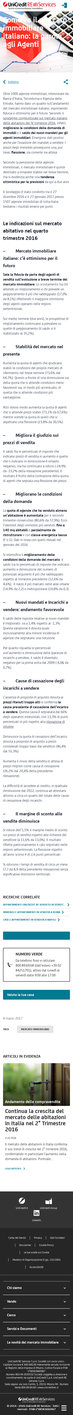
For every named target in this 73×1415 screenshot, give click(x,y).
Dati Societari (57, 1237)
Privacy (38, 1237)
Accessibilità (36, 1267)
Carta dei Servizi (17, 1237)
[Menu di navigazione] (64, 1408)
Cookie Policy (46, 1245)
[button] (36, 1288)
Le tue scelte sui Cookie (36, 1252)
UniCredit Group (48, 1208)
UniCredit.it (22, 1208)
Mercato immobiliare (35, 1029)
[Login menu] (64, 5)
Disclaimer (25, 1245)
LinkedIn (36, 1220)
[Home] (29, 5)
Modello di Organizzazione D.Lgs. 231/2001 (37, 1259)
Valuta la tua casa (20, 995)
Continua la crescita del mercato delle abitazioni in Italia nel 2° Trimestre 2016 (35, 1120)
